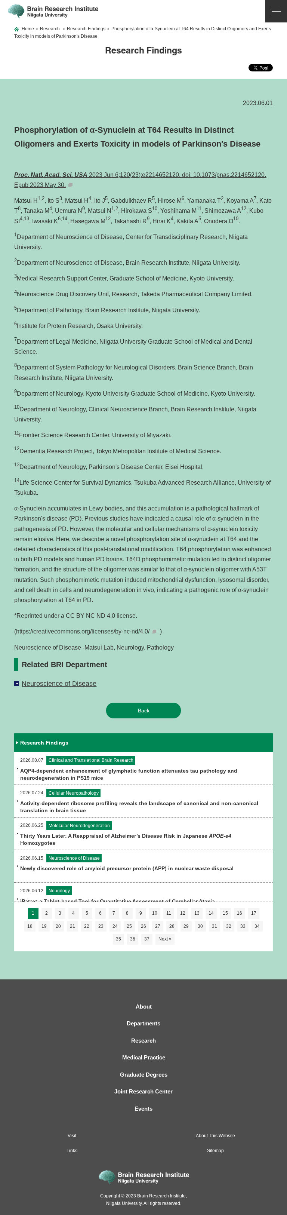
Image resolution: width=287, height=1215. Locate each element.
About (144, 1006)
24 (115, 926)
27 (157, 926)
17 (253, 913)
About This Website (215, 1135)
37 (146, 939)
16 (239, 913)
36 (132, 939)
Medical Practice (143, 1057)
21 (72, 926)
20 (58, 926)
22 (86, 926)
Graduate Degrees (143, 1074)
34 (257, 926)
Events (143, 1108)
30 (200, 926)
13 (197, 913)
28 (172, 926)
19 (44, 926)
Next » (165, 939)
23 (101, 926)
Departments (143, 1023)
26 (143, 926)
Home (28, 28)
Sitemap (215, 1150)
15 (225, 913)
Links (72, 1150)
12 (182, 913)
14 (211, 913)
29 (186, 926)
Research (50, 28)
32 (228, 926)
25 (129, 926)
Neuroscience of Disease (59, 683)
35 (118, 939)
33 (243, 926)
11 (168, 913)
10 (154, 913)
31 (214, 926)
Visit (72, 1135)
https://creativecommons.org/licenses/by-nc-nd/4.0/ (82, 631)
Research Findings (86, 28)
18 (30, 926)
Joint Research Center (143, 1091)
